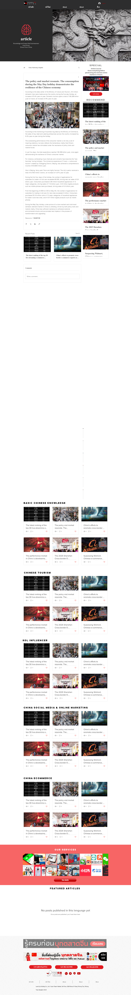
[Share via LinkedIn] (35, 224)
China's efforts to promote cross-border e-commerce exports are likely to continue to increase (67, 256)
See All (78, 233)
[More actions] (78, 77)
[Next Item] (105, 865)
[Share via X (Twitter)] (30, 224)
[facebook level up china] (70, 973)
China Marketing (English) (36, 67)
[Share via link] (39, 224)
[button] (79, 67)
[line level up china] (74, 973)
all (24, 67)
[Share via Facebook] (26, 224)
